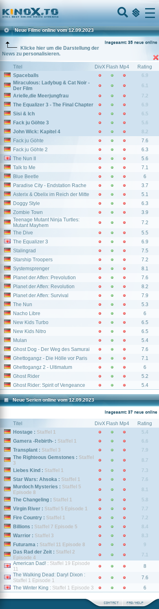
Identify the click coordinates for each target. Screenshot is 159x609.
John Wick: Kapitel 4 (36, 132)
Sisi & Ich (24, 114)
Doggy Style (26, 203)
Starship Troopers (33, 260)
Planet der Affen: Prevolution (44, 277)
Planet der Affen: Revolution (44, 286)
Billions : (45, 527)
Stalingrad (24, 251)
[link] (79, 13)
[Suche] (122, 13)
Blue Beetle (26, 176)
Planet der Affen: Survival (40, 295)
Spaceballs (26, 75)
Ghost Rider (26, 376)
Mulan (20, 340)
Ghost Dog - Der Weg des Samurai (51, 349)
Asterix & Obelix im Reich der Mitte (51, 194)
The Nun (22, 304)
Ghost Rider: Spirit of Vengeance (49, 385)
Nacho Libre (26, 313)
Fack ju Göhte (28, 140)
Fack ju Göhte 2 (30, 149)
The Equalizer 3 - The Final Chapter (53, 105)
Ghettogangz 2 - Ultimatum (42, 367)
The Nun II (24, 158)
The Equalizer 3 (30, 242)
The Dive (23, 233)
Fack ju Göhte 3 (31, 123)
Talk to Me (24, 167)
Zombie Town (28, 212)
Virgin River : (50, 509)
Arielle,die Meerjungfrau (40, 96)
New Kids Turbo (31, 322)
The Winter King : (53, 588)
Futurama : (49, 544)
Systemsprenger (31, 268)
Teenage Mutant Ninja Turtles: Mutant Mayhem (46, 222)
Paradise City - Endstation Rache (49, 185)
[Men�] (150, 13)
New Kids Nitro (29, 331)
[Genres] (135, 13)
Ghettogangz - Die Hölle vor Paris (50, 358)
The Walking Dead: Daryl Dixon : (49, 577)
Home (58, 13)
